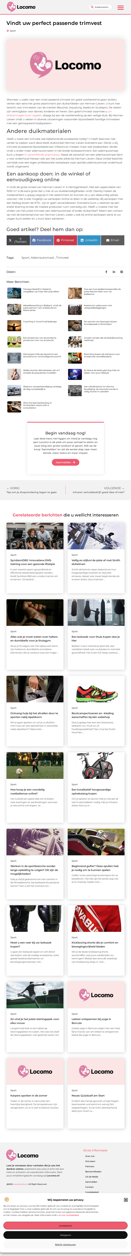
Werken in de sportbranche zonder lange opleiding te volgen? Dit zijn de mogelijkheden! (34, 869)
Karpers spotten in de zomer (28, 1095)
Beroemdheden (93, 1171)
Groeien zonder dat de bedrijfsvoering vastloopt (103, 339)
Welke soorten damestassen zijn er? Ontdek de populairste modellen (41, 371)
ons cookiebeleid (70, 1215)
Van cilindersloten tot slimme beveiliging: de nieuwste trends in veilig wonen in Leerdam (101, 389)
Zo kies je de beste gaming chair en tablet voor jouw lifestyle (102, 371)
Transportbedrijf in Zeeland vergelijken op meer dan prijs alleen (41, 290)
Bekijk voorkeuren (65, 1244)
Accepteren (65, 1225)
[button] (126, 1200)
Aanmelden (91, 1182)
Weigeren (65, 1235)
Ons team (90, 1161)
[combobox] (100, 7)
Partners (89, 1166)
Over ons (89, 1156)
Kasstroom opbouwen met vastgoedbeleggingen (98, 306)
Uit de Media (91, 1176)
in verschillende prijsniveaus (42, 154)
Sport (13, 30)
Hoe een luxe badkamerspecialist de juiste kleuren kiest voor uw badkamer (102, 291)
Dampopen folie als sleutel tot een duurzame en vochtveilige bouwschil (42, 355)
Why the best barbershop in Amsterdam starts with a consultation (37, 405)
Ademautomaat (42, 257)
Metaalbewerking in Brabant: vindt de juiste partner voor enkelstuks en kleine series (42, 308)
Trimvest (62, 257)
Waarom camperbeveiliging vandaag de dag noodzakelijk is (42, 387)
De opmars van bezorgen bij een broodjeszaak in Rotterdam (100, 322)
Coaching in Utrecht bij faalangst (40, 321)
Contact (89, 1187)
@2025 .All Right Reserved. (26, 1184)
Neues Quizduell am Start (88, 1095)
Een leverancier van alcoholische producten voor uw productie (39, 339)
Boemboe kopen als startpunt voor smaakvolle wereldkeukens (102, 355)
